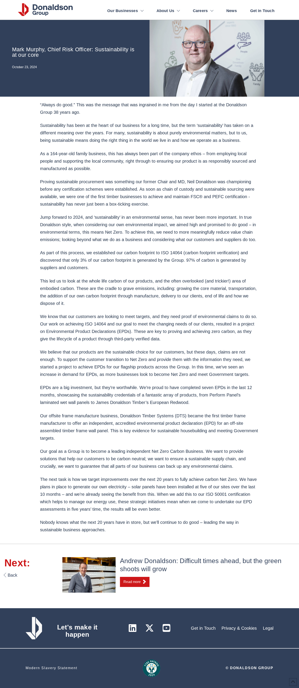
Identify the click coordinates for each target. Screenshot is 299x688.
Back (12, 575)
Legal (268, 628)
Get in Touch (203, 628)
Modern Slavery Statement (51, 668)
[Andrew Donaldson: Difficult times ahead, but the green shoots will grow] (89, 574)
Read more (132, 582)
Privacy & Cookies (239, 628)
